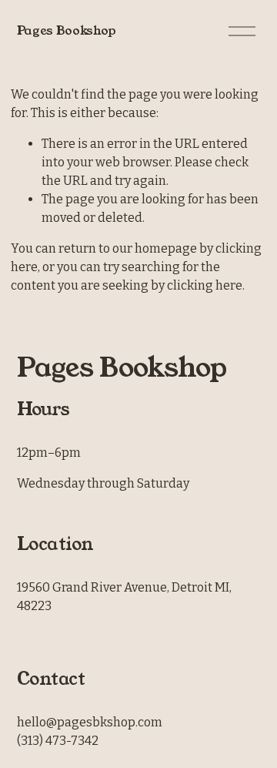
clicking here (204, 285)
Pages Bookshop (67, 30)
